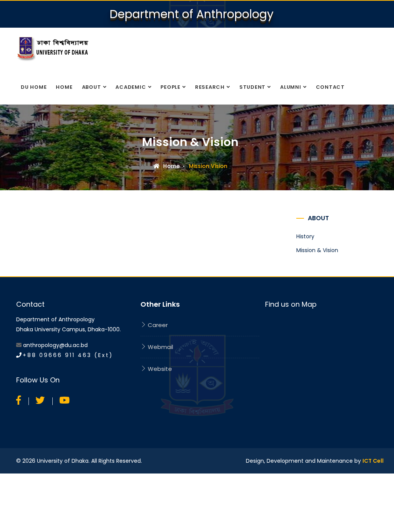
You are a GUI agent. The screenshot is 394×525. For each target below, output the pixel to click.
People (170, 87)
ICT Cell (373, 461)
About (91, 87)
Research (210, 87)
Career (157, 325)
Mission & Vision (317, 250)
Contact (330, 87)
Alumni (290, 87)
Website (159, 369)
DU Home (34, 87)
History (305, 236)
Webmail (159, 347)
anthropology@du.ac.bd (55, 345)
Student (252, 87)
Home (64, 87)
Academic (130, 87)
